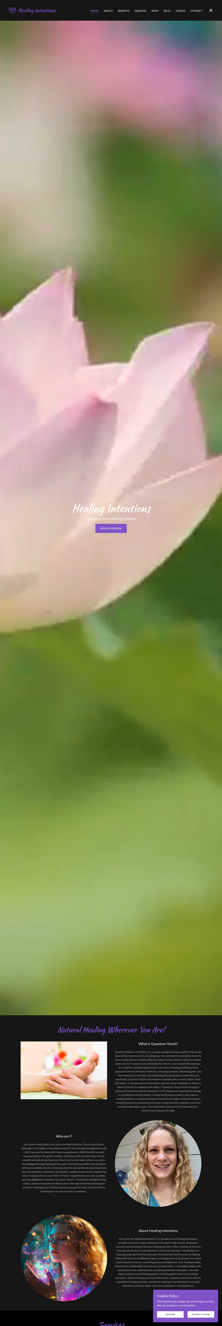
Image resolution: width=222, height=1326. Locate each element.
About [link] (108, 10)
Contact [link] (196, 10)
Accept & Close (201, 1314)
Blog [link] (167, 10)
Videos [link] (180, 10)
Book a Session (111, 528)
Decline (170, 1314)
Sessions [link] (140, 10)
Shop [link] (154, 10)
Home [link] (95, 10)
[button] (211, 10)
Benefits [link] (124, 10)
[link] (37, 10)
